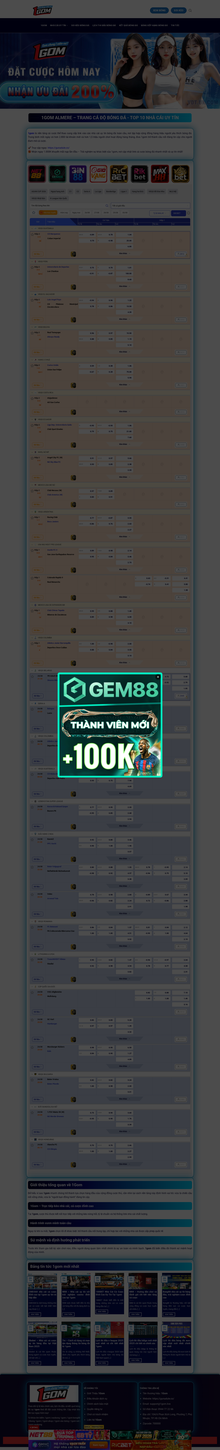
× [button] (158, 677)
